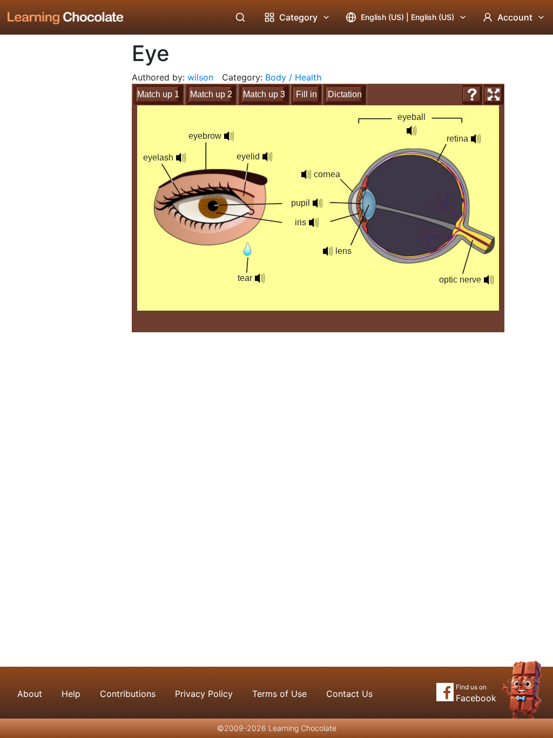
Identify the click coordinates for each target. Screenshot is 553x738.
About (29, 693)
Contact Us (349, 693)
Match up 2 (211, 94)
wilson (200, 77)
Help (71, 693)
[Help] (472, 94)
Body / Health (293, 77)
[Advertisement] (57, 213)
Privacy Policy (204, 693)
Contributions (128, 693)
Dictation (345, 94)
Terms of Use (279, 693)
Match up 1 (158, 94)
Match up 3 (264, 94)
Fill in (306, 94)
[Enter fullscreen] (493, 94)
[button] (181, 157)
